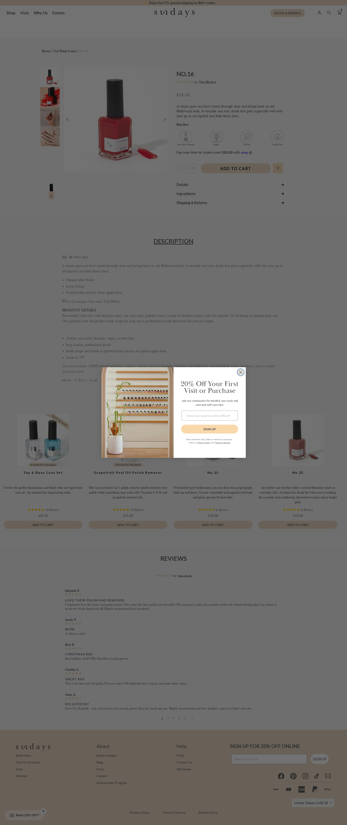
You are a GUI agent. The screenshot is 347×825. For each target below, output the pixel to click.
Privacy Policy (204, 443)
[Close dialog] (240, 372)
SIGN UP (209, 429)
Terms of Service (222, 443)
